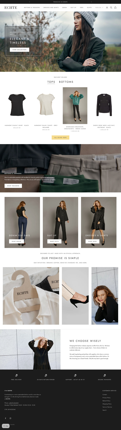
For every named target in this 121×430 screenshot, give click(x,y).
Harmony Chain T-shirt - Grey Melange (46, 126)
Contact (105, 394)
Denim (64, 7)
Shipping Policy (107, 404)
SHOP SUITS (54, 241)
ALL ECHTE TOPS (60, 137)
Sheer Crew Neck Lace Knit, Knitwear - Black (104, 126)
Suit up (73, 7)
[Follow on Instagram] (10, 418)
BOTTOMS (66, 82)
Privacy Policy (106, 398)
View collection (19, 50)
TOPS (51, 82)
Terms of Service (107, 407)
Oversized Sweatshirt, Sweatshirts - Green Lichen (75, 128)
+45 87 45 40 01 (13, 403)
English (98, 7)
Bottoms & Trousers (32, 7)
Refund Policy (106, 401)
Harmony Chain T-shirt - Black (17, 125)
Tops (81, 7)
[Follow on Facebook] (5, 418)
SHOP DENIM (16, 241)
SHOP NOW (92, 241)
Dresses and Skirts (51, 7)
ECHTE (89, 7)
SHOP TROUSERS (13, 186)
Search (104, 410)
